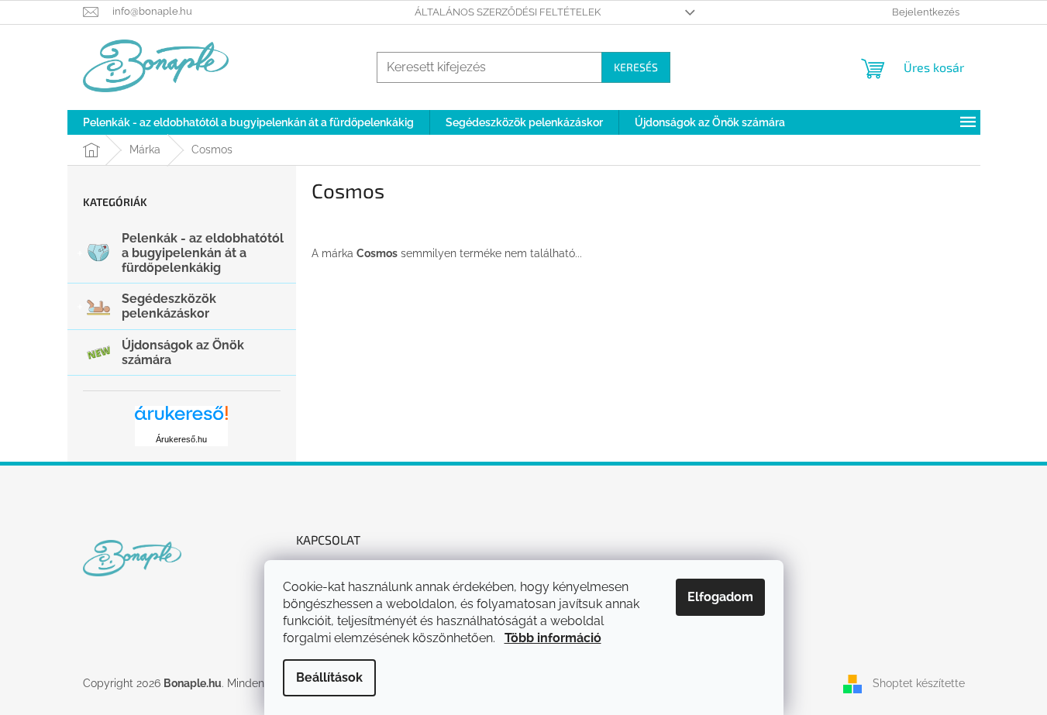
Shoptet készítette (919, 683)
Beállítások (329, 677)
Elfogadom (720, 597)
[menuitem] (248, 122)
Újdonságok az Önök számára (183, 352)
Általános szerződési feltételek (508, 12)
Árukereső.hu (181, 439)
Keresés (636, 67)
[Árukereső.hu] (181, 418)
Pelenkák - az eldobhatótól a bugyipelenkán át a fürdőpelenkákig (203, 253)
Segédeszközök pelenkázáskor (169, 306)
